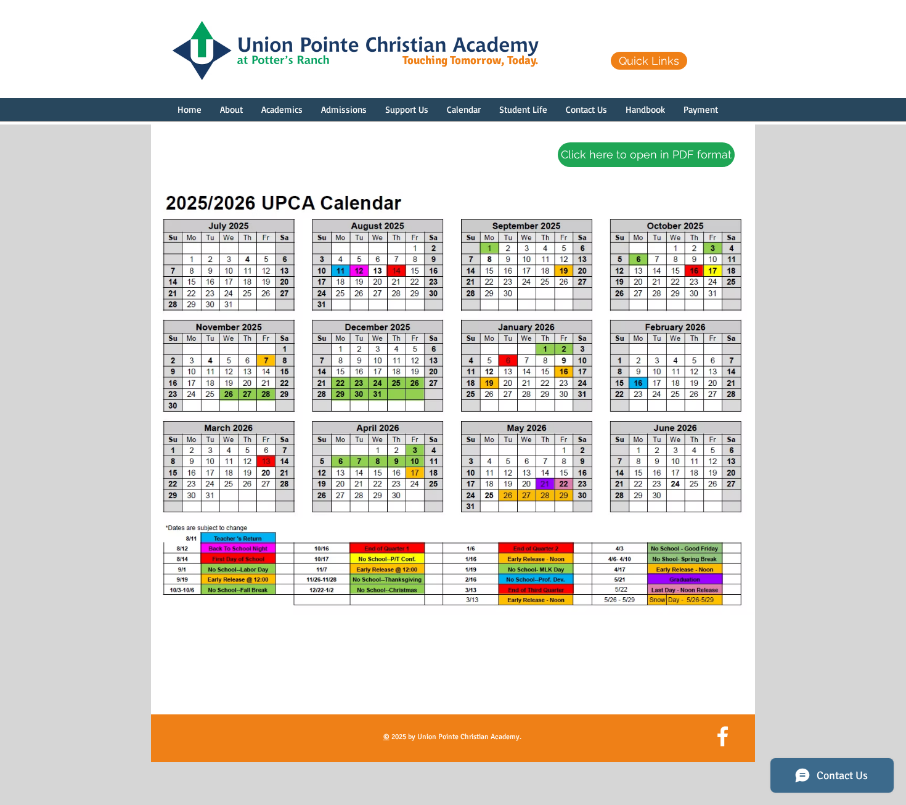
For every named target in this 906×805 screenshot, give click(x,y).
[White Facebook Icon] (722, 736)
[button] (231, 113)
